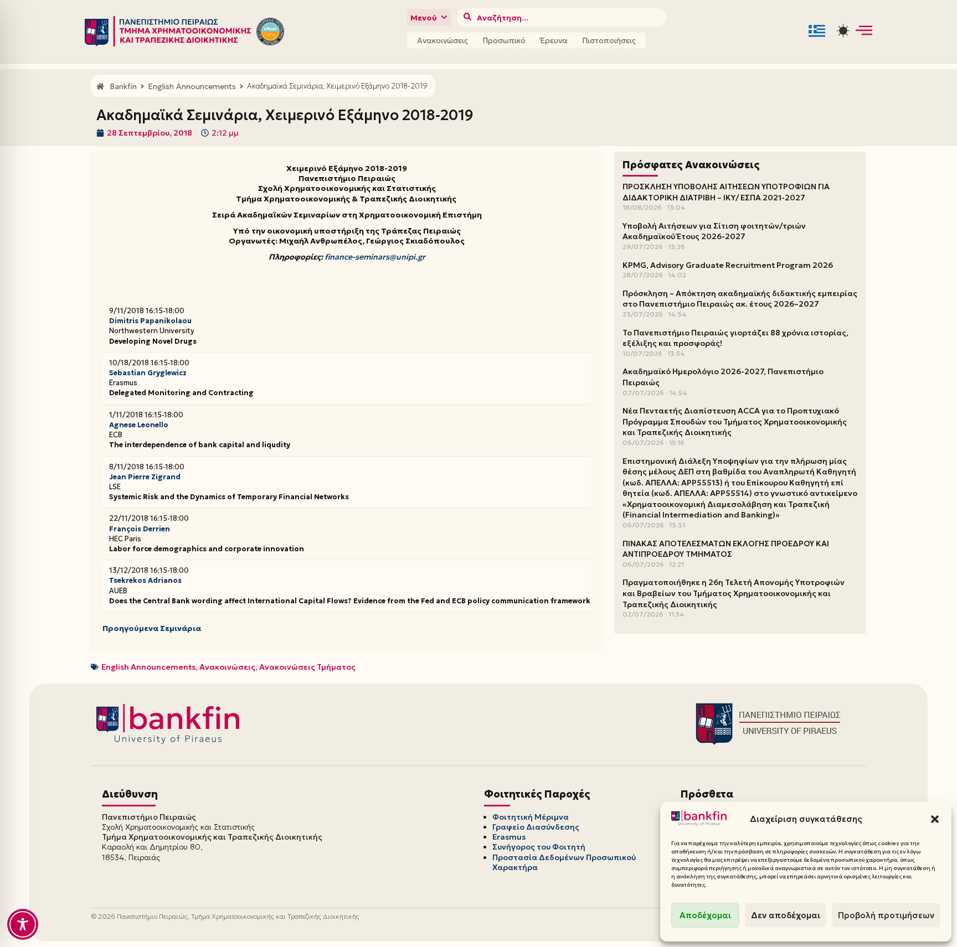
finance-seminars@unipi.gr (375, 257)
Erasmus (509, 837)
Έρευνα (554, 40)
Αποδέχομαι (705, 915)
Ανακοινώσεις (442, 40)
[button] (934, 819)
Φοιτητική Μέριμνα (530, 817)
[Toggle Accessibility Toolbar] (22, 924)
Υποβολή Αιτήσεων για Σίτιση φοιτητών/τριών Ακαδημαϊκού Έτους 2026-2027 (714, 231)
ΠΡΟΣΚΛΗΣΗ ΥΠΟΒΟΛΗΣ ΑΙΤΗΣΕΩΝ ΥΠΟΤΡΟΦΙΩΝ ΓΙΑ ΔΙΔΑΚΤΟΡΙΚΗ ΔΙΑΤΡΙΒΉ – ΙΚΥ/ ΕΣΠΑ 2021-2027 (726, 192)
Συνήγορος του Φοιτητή (538, 847)
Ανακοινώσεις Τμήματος (307, 667)
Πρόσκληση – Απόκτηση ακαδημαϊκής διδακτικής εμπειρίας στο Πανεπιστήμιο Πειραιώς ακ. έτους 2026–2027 (739, 298)
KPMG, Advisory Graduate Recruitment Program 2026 (727, 265)
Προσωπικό (504, 40)
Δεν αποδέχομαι (785, 915)
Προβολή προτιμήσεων (886, 915)
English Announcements (148, 667)
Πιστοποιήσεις (609, 40)
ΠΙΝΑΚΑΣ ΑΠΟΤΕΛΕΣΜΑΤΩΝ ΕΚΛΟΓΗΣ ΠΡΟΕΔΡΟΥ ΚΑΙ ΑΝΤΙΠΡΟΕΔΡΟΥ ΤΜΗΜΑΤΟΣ (725, 549)
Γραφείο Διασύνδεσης (535, 827)
